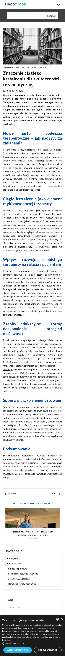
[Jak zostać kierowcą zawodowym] (10, 494)
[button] (32, 644)
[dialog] (32, 635)
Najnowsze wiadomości (18, 578)
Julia (21, 91)
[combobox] (57, 619)
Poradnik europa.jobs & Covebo (22, 573)
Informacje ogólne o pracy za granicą (24, 67)
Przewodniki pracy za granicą (21, 583)
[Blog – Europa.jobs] (15, 4)
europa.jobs (15, 607)
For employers (14, 558)
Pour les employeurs (17, 568)
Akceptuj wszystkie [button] (17, 650)
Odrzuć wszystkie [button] (47, 650)
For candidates (14, 563)
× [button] (61, 619)
